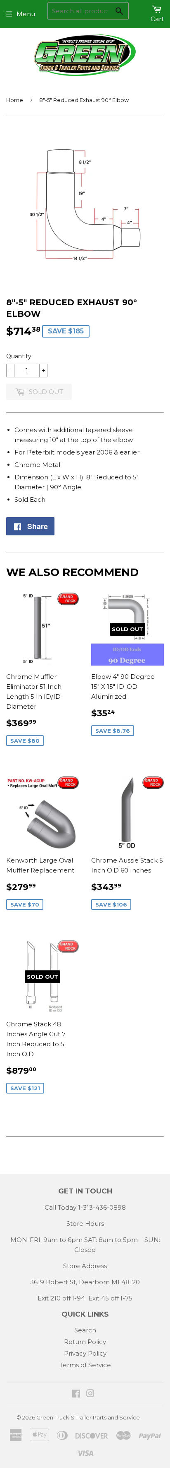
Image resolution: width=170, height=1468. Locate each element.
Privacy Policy (85, 1353)
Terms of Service (85, 1365)
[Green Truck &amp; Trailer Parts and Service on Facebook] (76, 1394)
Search (85, 1330)
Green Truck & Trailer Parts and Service (88, 1417)
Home (14, 100)
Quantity (18, 356)
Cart (157, 19)
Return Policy (85, 1342)
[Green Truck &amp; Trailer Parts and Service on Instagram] (90, 1394)
